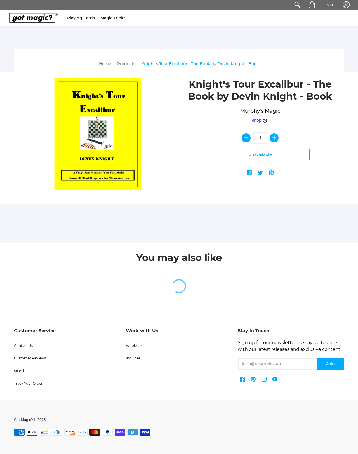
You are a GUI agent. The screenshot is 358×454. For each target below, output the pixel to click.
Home (105, 63)
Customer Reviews (30, 358)
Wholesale (134, 346)
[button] (346, 5)
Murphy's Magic (260, 111)
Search (19, 371)
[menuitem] (297, 5)
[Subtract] (246, 137)
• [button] (326, 5)
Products (126, 63)
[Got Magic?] (32, 18)
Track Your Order (28, 383)
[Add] (274, 137)
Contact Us (23, 346)
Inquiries (133, 358)
